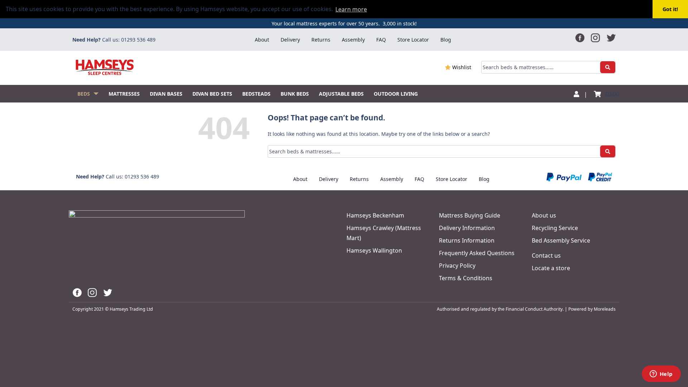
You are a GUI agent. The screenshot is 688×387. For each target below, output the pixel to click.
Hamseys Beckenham (375, 215)
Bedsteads (256, 93)
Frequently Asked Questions (477, 253)
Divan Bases (166, 93)
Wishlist (461, 67)
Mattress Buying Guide (469, 215)
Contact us (546, 255)
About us (544, 215)
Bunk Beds (295, 93)
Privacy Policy (457, 265)
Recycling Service (555, 228)
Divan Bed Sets (212, 93)
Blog (445, 39)
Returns (320, 39)
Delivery (290, 39)
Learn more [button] (351, 9)
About (262, 39)
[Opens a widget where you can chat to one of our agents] (661, 374)
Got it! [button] (670, 9)
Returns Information (466, 240)
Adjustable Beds (341, 93)
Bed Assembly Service (561, 240)
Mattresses (124, 93)
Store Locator (413, 39)
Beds (83, 93)
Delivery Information (467, 228)
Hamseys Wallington (374, 250)
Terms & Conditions (465, 278)
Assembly (353, 39)
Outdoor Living (396, 93)
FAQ (381, 39)
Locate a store (551, 268)
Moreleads (605, 309)
